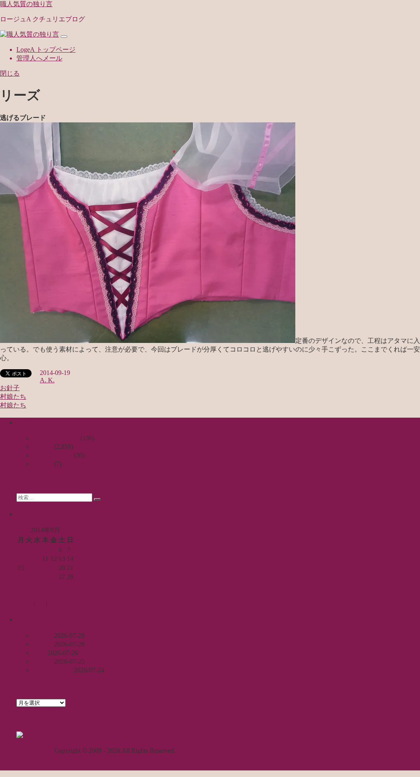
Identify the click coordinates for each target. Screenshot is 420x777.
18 (45, 567)
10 (37, 558)
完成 (39, 652)
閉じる (10, 73)
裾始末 (42, 661)
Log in (25, 603)
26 (53, 576)
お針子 (10, 387)
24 (37, 576)
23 (29, 576)
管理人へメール (39, 58)
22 (21, 576)
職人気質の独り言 (26, 3)
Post (40, 603)
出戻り (42, 644)
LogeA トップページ (45, 49)
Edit (52, 603)
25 (45, 576)
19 (53, 567)
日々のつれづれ (56, 437)
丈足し (42, 635)
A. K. (47, 380)
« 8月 (23, 594)
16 (29, 567)
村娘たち (13, 396)
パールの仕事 (52, 670)
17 (37, 567)
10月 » (45, 594)
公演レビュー (52, 455)
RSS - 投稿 (79, 735)
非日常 (42, 463)
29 (21, 585)
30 (29, 585)
